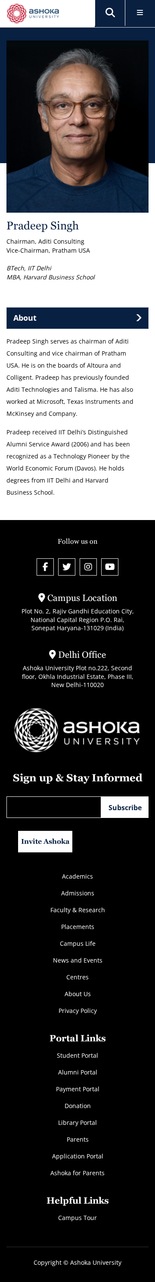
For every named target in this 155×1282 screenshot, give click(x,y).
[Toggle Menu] (140, 13)
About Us (78, 994)
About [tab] (25, 318)
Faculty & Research (77, 910)
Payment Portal (77, 1089)
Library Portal (77, 1122)
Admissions (77, 893)
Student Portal (77, 1055)
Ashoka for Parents (77, 1173)
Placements (77, 927)
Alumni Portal (77, 1072)
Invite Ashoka (45, 841)
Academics (77, 876)
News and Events (77, 960)
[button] (110, 13)
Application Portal (77, 1156)
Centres (77, 977)
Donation (78, 1106)
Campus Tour (77, 1218)
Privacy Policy (78, 1010)
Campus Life (78, 943)
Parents (78, 1139)
